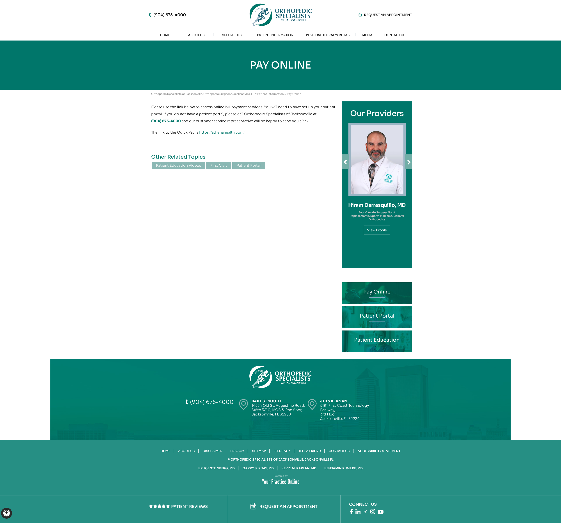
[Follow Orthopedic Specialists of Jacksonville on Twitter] (365, 512)
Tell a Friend (309, 451)
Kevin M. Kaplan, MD (299, 468)
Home (165, 451)
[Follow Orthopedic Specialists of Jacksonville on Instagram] (372, 511)
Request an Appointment (388, 15)
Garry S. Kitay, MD (258, 468)
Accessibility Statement (379, 451)
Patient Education (377, 340)
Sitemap (259, 451)
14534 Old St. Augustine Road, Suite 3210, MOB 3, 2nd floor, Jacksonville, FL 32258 (278, 408)
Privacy (237, 451)
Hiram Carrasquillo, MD (377, 205)
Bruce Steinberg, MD (216, 468)
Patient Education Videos (178, 165)
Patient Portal (249, 165)
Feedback (282, 451)
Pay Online (377, 292)
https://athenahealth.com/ (222, 132)
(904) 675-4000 (169, 14)
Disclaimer (212, 451)
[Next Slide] (408, 161)
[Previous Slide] (345, 161)
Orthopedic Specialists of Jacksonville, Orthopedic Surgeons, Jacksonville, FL (202, 93)
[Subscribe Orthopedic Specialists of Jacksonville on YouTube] (380, 512)
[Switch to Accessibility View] (6, 513)
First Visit (219, 165)
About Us (186, 451)
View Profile (377, 230)
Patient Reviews (189, 506)
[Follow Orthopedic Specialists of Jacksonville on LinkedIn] (358, 511)
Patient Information (270, 93)
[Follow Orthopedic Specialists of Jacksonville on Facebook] (351, 511)
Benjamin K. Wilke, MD (343, 468)
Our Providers (377, 113)
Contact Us (339, 451)
